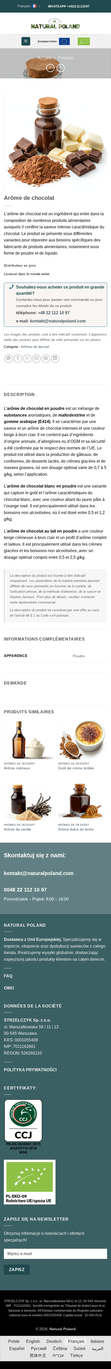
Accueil (44, 58)
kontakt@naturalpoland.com (58, 321)
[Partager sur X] (27, 358)
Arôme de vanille (17, 829)
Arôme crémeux (17, 768)
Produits (65, 58)
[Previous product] (61, 68)
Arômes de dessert (35, 347)
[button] (25, 41)
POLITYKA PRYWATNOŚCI (30, 1070)
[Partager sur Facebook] (18, 358)
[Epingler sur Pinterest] (46, 358)
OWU (9, 988)
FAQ (8, 976)
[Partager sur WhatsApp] (8, 358)
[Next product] (50, 68)
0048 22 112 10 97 (25, 890)
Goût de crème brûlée (76, 768)
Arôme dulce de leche (76, 829)
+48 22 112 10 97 (54, 313)
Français (24, 6)
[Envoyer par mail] (36, 358)
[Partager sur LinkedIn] (55, 358)
